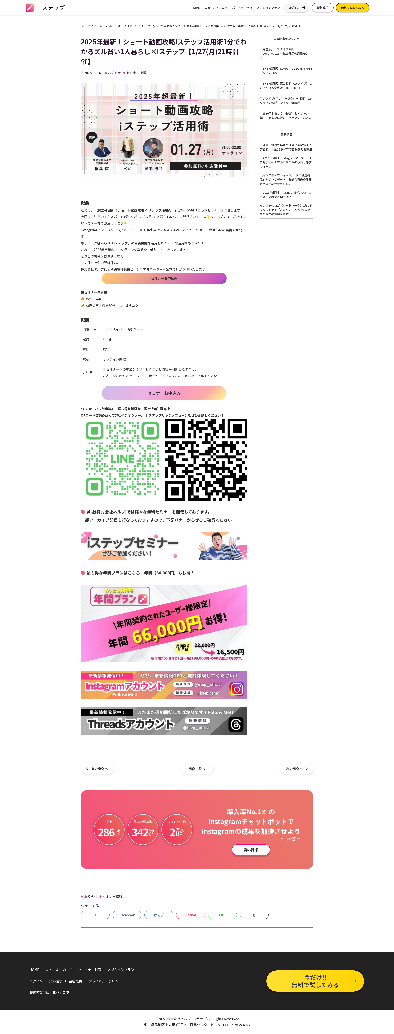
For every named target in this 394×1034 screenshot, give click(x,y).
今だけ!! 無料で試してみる (315, 981)
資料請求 (322, 8)
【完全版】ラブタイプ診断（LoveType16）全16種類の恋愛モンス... (284, 53)
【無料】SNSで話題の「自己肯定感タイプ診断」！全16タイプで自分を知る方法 (286, 147)
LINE (222, 914)
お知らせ (144, 26)
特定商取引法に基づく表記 (49, 992)
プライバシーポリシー (105, 981)
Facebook (127, 914)
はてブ (159, 914)
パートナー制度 (242, 8)
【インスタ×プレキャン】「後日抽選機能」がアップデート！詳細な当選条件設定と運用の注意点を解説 (286, 179)
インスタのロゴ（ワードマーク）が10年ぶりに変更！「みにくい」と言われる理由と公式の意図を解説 (286, 209)
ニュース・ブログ (216, 8)
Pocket (190, 914)
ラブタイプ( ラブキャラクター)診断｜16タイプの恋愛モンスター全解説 (286, 100)
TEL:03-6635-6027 (236, 1024)
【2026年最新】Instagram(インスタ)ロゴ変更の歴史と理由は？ (286, 194)
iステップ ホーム (91, 26)
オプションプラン (268, 8)
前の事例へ (99, 768)
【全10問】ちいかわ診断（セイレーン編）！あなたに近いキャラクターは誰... (285, 115)
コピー (254, 914)
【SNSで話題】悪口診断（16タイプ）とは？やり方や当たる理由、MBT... (286, 85)
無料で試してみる (352, 8)
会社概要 (75, 981)
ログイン (294, 8)
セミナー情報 (136, 72)
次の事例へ (294, 768)
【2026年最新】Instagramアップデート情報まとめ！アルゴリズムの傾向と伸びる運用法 (286, 162)
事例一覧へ (197, 768)
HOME (196, 8)
